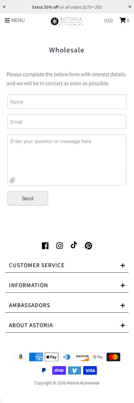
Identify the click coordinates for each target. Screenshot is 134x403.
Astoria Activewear (83, 383)
